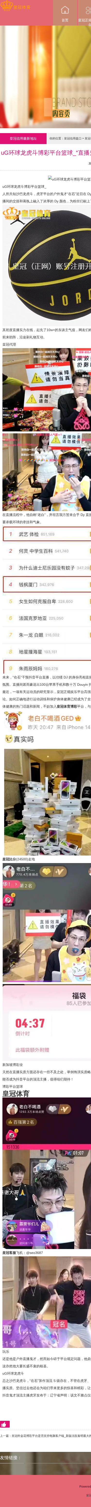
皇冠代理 (9, 344)
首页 (65, 20)
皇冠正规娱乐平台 (70, 692)
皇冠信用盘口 (73, 138)
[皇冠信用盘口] (15, 3)
